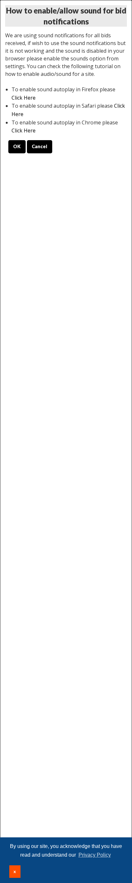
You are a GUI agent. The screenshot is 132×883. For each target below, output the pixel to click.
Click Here (24, 97)
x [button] (14, 871)
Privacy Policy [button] (94, 855)
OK (17, 146)
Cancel (39, 146)
